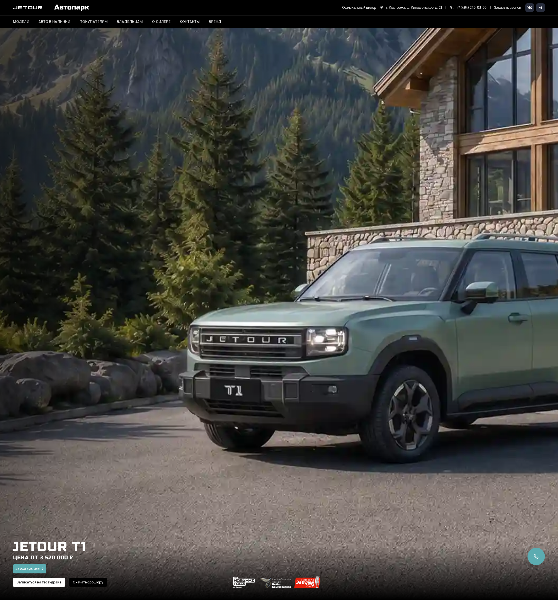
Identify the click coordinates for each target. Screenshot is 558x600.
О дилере (161, 22)
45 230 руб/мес (27, 569)
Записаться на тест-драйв (39, 582)
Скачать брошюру (88, 582)
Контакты (190, 22)
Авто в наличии (54, 22)
